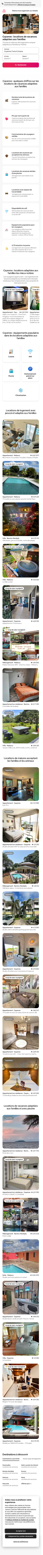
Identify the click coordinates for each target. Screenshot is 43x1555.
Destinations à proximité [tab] (11, 1459)
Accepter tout (21, 1531)
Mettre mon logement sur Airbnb (25, 11)
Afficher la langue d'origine (26, 5)
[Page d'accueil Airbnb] (4, 11)
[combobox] (20, 51)
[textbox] (11, 58)
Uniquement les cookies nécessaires (20, 1536)
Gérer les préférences (20, 1542)
